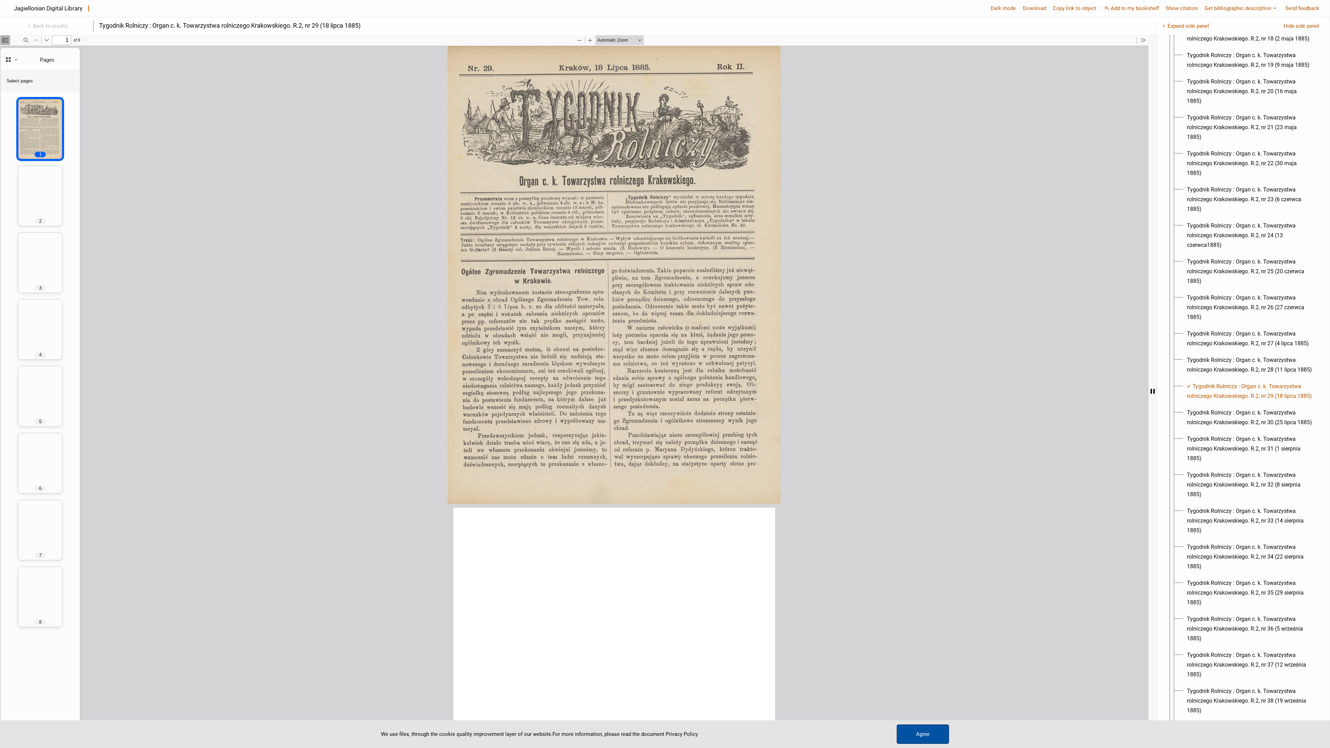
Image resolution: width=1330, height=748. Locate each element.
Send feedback (1302, 8)
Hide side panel (1301, 26)
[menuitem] (1249, 60)
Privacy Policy (682, 734)
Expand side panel (1188, 26)
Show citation (1182, 8)
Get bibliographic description (1238, 8)
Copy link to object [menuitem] (1075, 8)
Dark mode (1003, 8)
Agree (923, 734)
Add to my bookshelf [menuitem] (1135, 8)
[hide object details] (1153, 391)
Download (1034, 8)
